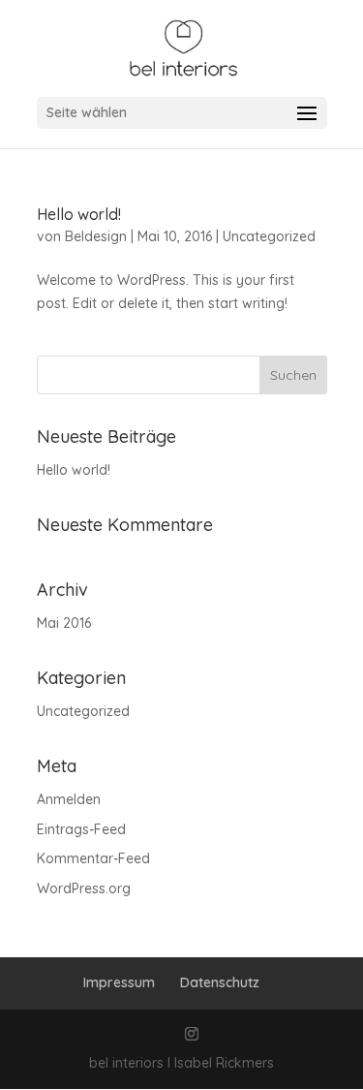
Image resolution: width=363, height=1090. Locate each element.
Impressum (119, 982)
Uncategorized (269, 236)
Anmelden (69, 799)
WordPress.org (84, 888)
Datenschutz (219, 982)
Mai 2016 (64, 623)
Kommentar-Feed (93, 858)
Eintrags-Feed (81, 829)
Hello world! (79, 214)
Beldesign (96, 236)
